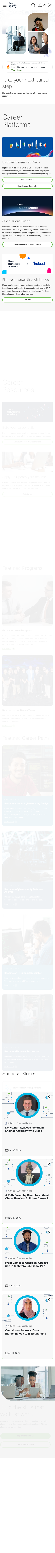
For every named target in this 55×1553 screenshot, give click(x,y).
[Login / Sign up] (50, 5)
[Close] (50, 1526)
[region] (27, 1537)
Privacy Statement (26, 1540)
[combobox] (41, 5)
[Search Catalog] (33, 5)
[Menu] (5, 5)
